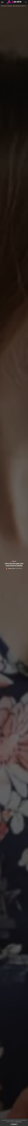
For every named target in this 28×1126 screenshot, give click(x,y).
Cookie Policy (18, 1121)
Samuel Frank (11, 568)
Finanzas (14, 561)
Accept (14, 1124)
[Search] (25, 2)
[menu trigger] (2, 2)
